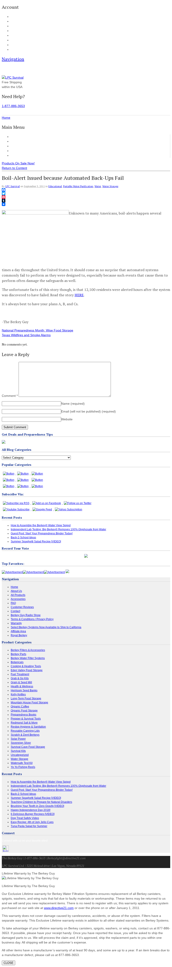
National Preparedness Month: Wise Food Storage (37, 330)
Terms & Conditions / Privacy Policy (32, 619)
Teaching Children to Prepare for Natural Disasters (41, 802)
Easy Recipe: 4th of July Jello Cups (32, 822)
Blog (13, 35)
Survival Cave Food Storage (28, 746)
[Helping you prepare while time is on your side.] (13, 77)
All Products (19, 141)
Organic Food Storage (24, 710)
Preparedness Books (23, 714)
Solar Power (18, 738)
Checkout (16, 26)
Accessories (19, 146)
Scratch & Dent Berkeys (25, 734)
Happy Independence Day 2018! (30, 810)
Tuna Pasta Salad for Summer (29, 826)
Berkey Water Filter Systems (28, 658)
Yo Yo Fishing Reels (23, 767)
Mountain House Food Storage (29, 702)
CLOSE (8, 963)
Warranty (16, 623)
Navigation (13, 59)
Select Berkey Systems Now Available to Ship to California (46, 627)
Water (98, 186)
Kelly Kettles (18, 694)
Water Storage (110, 186)
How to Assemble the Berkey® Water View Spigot (41, 525)
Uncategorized (20, 754)
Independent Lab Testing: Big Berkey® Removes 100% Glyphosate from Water (58, 529)
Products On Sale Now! (18, 163)
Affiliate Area (18, 631)
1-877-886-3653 (13, 106)
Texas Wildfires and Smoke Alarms (26, 335)
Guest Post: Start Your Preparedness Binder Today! (42, 533)
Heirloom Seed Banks (24, 690)
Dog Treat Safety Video (25, 818)
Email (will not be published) (88, 411)
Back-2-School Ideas (23, 537)
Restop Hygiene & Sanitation (28, 726)
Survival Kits (18, 750)
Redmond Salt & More (24, 722)
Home (15, 136)
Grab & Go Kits (20, 678)
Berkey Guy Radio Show (26, 615)
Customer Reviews (24, 151)
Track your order (20, 31)
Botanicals (17, 662)
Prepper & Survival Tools (26, 718)
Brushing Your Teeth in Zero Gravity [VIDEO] (37, 806)
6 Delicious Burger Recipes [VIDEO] (32, 814)
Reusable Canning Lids (25, 730)
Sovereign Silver (21, 742)
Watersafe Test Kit (21, 763)
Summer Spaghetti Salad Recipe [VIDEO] (36, 541)
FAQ (13, 40)
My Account (17, 16)
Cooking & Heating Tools (26, 666)
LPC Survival (12, 186)
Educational (55, 186)
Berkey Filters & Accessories (28, 650)
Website (67, 419)
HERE (79, 294)
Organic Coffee (20, 706)
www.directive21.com (59, 908)
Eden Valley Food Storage (27, 670)
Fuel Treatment (20, 674)
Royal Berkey (19, 635)
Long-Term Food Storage (26, 698)
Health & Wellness (22, 686)
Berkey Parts (18, 654)
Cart (13, 21)
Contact (15, 49)
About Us (16, 45)
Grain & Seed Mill (21, 682)
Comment (10, 396)
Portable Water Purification (78, 186)
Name (73, 403)
